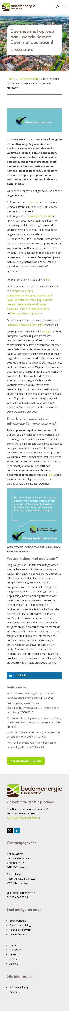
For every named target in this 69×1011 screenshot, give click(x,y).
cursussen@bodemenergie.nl (23, 817)
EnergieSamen (33, 295)
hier (48, 279)
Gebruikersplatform (20, 929)
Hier (51, 474)
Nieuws (13, 954)
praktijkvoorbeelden (41, 216)
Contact (13, 959)
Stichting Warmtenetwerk (34, 308)
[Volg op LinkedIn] (17, 830)
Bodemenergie (17, 920)
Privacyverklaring (18, 987)
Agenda (13, 963)
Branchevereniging (20, 925)
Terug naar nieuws (26, 760)
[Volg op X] (10, 830)
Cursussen (15, 950)
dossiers (46, 331)
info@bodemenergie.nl (23, 892)
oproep (34, 202)
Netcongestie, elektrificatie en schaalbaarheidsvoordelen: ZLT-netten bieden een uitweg (33, 708)
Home (12, 945)
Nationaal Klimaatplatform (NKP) (26, 324)
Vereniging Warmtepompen (26, 313)
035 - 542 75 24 (19, 897)
